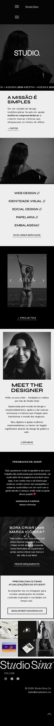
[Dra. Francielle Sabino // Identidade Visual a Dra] (45, 630)
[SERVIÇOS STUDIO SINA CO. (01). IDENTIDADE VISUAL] (45, 648)
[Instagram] (5, 678)
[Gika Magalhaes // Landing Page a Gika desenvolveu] (27, 648)
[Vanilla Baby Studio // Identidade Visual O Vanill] (9, 630)
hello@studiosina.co (39, 692)
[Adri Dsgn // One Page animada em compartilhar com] (9, 648)
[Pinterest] (12, 678)
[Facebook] (18, 678)
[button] (17, 7)
